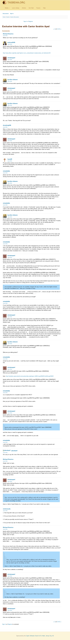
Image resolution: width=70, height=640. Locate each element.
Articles (24, 8)
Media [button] (6, 8)
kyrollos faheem (12, 79)
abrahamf (14, 450)
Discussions (6, 13)
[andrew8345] (5, 43)
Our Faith (31, 8)
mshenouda (6, 509)
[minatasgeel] (5, 58)
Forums (38, 8)
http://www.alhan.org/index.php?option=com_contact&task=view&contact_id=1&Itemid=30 (26, 53)
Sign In (11, 13)
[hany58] (5, 160)
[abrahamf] (6, 450)
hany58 (9, 159)
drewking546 (7, 125)
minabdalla (6, 171)
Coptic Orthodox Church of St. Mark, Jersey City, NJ (40, 635)
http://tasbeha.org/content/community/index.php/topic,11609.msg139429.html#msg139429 (29, 376)
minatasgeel (11, 57)
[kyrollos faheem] (5, 80)
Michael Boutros (8, 34)
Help (44, 8)
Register (30, 21)
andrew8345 (11, 42)
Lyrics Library (15, 8)
